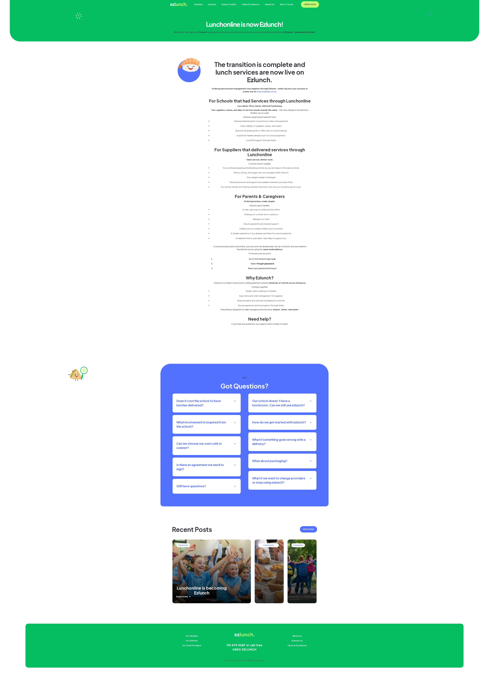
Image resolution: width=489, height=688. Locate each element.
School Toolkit (229, 4)
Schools (212, 4)
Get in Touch (286, 4)
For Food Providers (191, 645)
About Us (269, 4)
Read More (183, 597)
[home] (179, 4)
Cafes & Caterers (251, 4)
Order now (310, 4)
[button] (206, 402)
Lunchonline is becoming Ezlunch (202, 590)
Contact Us (297, 641)
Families (198, 4)
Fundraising (183, 545)
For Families (192, 636)
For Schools (192, 641)
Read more (308, 529)
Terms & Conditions (297, 645)
